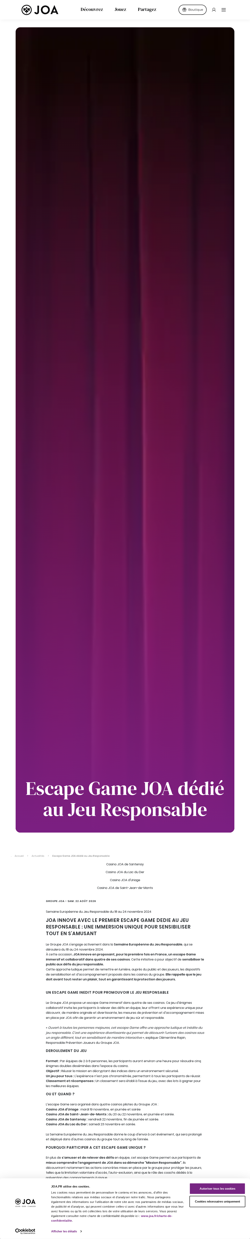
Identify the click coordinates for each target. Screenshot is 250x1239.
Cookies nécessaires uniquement (217, 1201)
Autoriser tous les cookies (217, 1188)
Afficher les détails (64, 1231)
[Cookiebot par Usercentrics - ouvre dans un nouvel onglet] (25, 1231)
